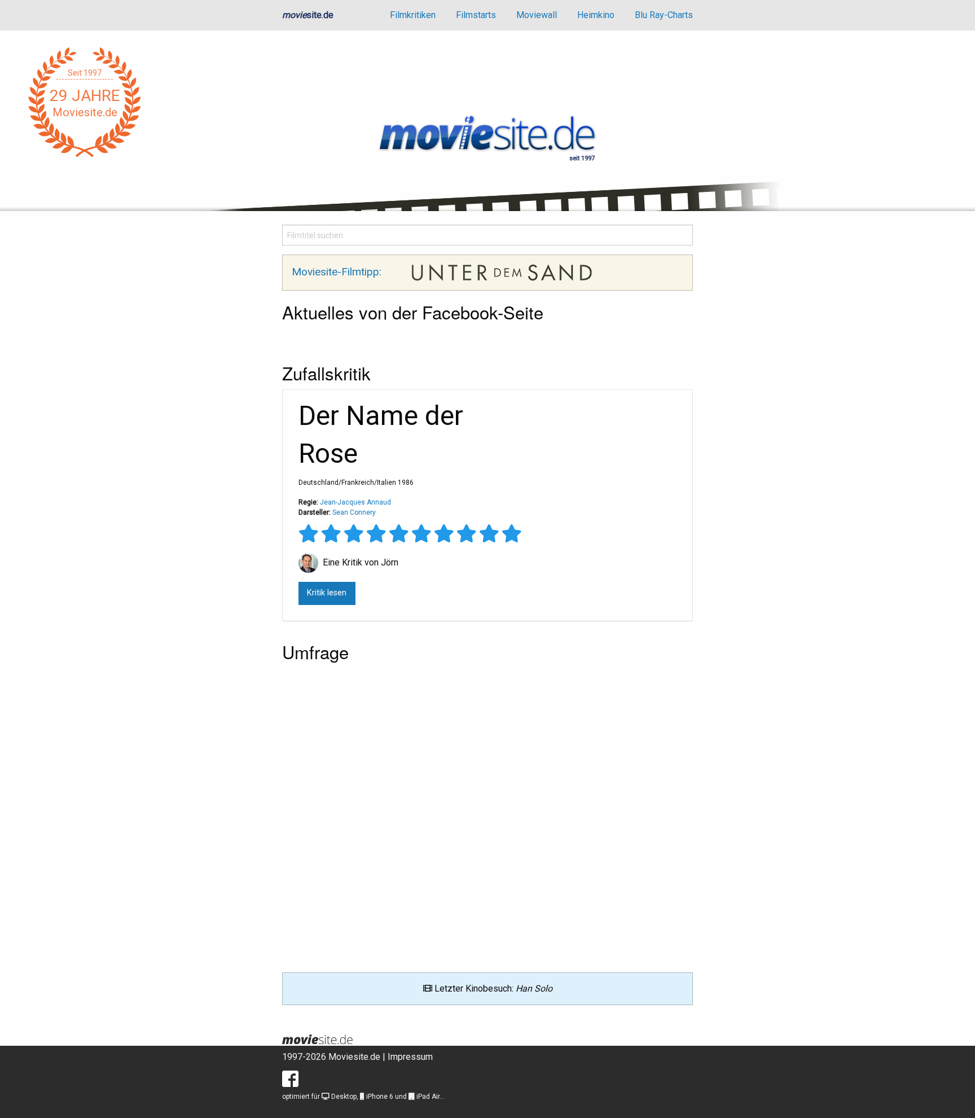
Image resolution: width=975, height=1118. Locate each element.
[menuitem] (413, 15)
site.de (307, 15)
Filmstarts (476, 15)
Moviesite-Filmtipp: (338, 271)
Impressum (410, 1056)
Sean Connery (354, 512)
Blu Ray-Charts (664, 15)
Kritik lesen (326, 593)
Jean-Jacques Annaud (355, 502)
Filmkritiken (413, 15)
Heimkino (595, 15)
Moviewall (536, 15)
